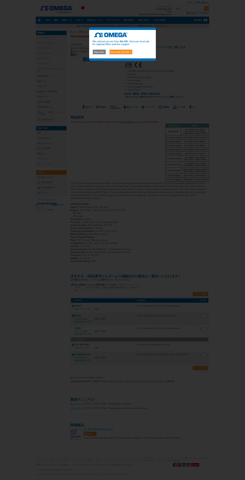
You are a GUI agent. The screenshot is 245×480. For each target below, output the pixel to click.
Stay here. (99, 52)
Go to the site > (120, 52)
